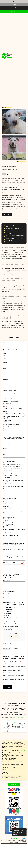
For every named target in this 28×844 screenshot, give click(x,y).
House (6, 499)
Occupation (5, 384)
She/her (6, 413)
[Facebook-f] (11, 838)
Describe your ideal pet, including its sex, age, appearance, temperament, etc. (13, 487)
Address (5, 362)
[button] (14, 1)
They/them (21, 413)
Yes (5, 425)
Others (20, 408)
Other (5, 421)
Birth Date (6, 379)
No (10, 425)
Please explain (7, 580)
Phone (5, 368)
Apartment (7, 501)
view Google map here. (20, 717)
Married (13, 408)
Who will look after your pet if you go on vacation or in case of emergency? (13, 550)
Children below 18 (9, 524)
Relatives (6, 525)
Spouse (6, 520)
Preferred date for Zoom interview (12, 661)
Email (4, 373)
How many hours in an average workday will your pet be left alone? (14, 556)
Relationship (6, 443)
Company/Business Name (10, 390)
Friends (6, 417)
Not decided (7, 477)
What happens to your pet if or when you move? (13, 511)
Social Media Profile (8, 398)
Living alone (7, 518)
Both (16, 475)
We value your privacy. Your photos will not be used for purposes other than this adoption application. (13, 628)
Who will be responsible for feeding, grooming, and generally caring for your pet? (13, 537)
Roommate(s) (7, 526)
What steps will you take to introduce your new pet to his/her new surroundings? (13, 563)
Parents (6, 521)
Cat (5, 475)
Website (6, 418)
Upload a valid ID (7, 646)
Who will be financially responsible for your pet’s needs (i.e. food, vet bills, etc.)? (13, 544)
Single (6, 408)
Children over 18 (8, 522)
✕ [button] (26, 828)
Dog (11, 475)
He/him (13, 413)
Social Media (7, 420)
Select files (14, 637)
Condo (6, 502)
